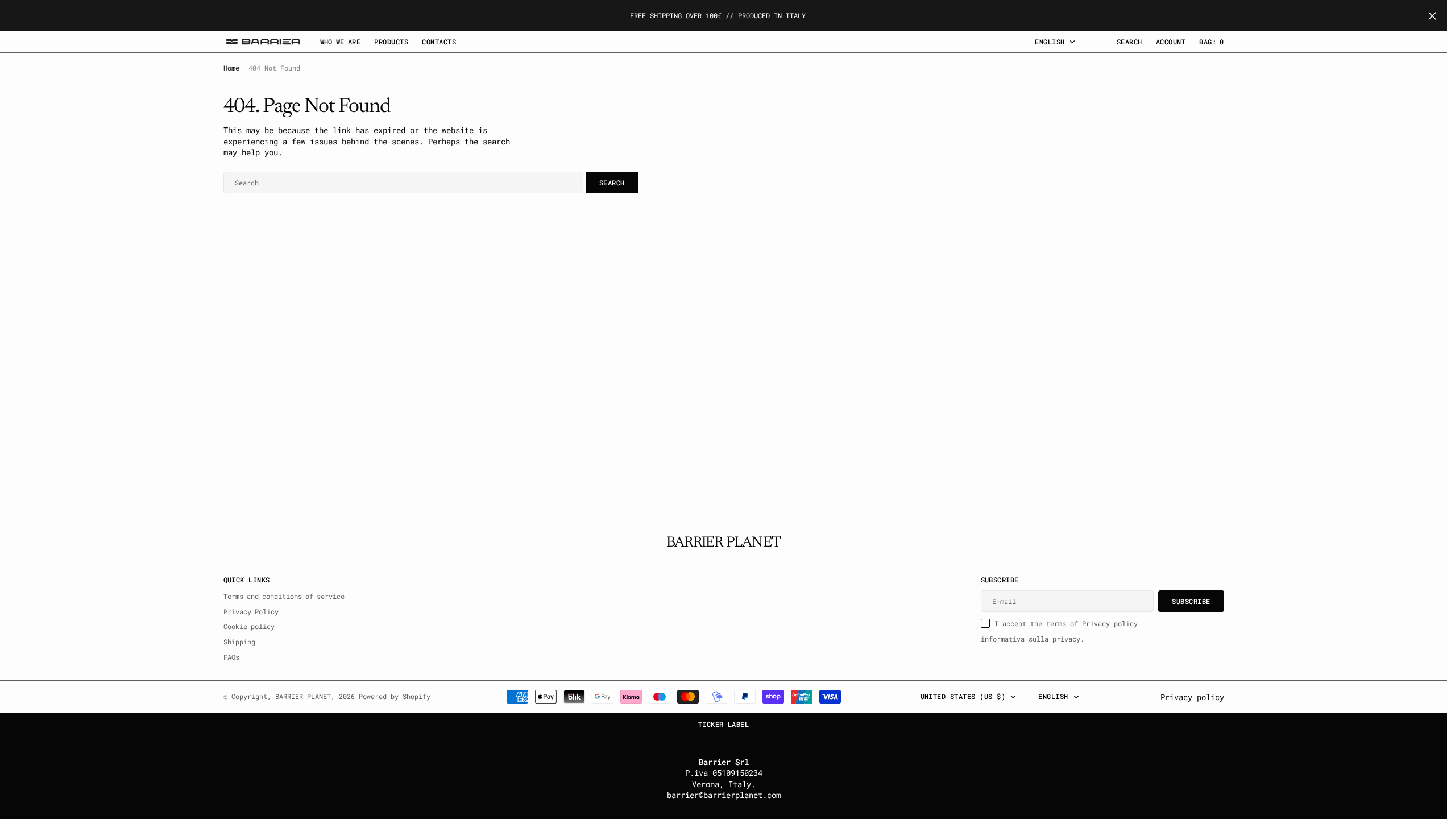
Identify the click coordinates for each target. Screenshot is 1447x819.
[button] (1170, 42)
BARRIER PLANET (303, 696)
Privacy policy (1192, 697)
